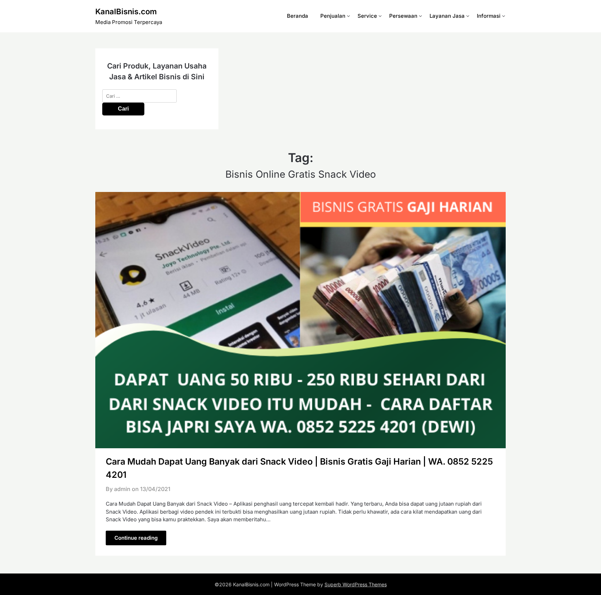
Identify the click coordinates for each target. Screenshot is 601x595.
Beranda (297, 16)
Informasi (488, 16)
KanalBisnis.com (126, 11)
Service (367, 16)
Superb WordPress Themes (355, 584)
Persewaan (403, 16)
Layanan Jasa (447, 16)
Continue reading (136, 537)
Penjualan (332, 16)
